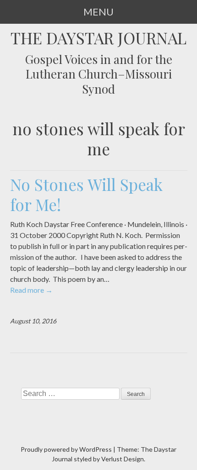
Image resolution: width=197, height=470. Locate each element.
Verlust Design (122, 459)
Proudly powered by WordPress (66, 449)
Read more (31, 289)
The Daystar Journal (98, 38)
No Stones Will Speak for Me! (86, 194)
